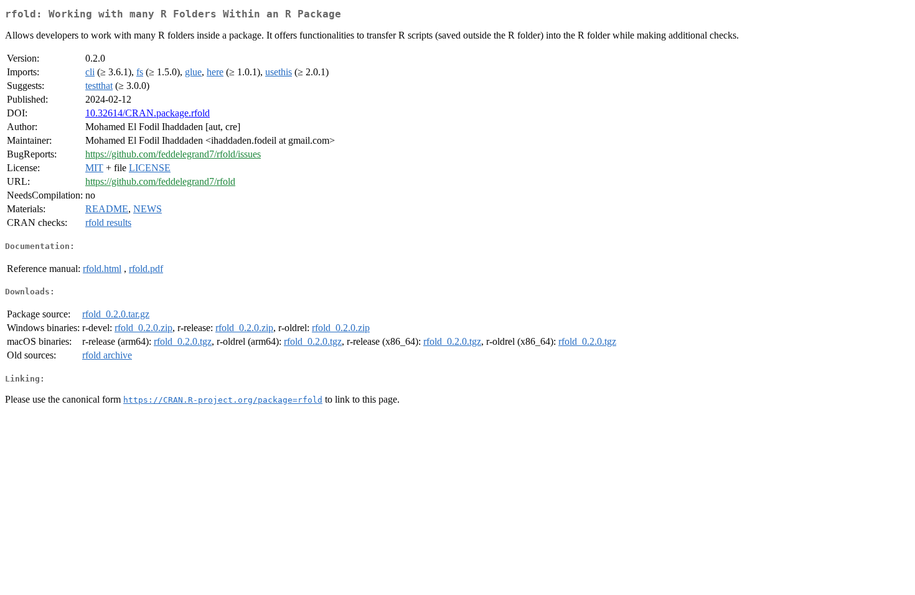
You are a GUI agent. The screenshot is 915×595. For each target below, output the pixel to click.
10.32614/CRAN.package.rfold (147, 113)
